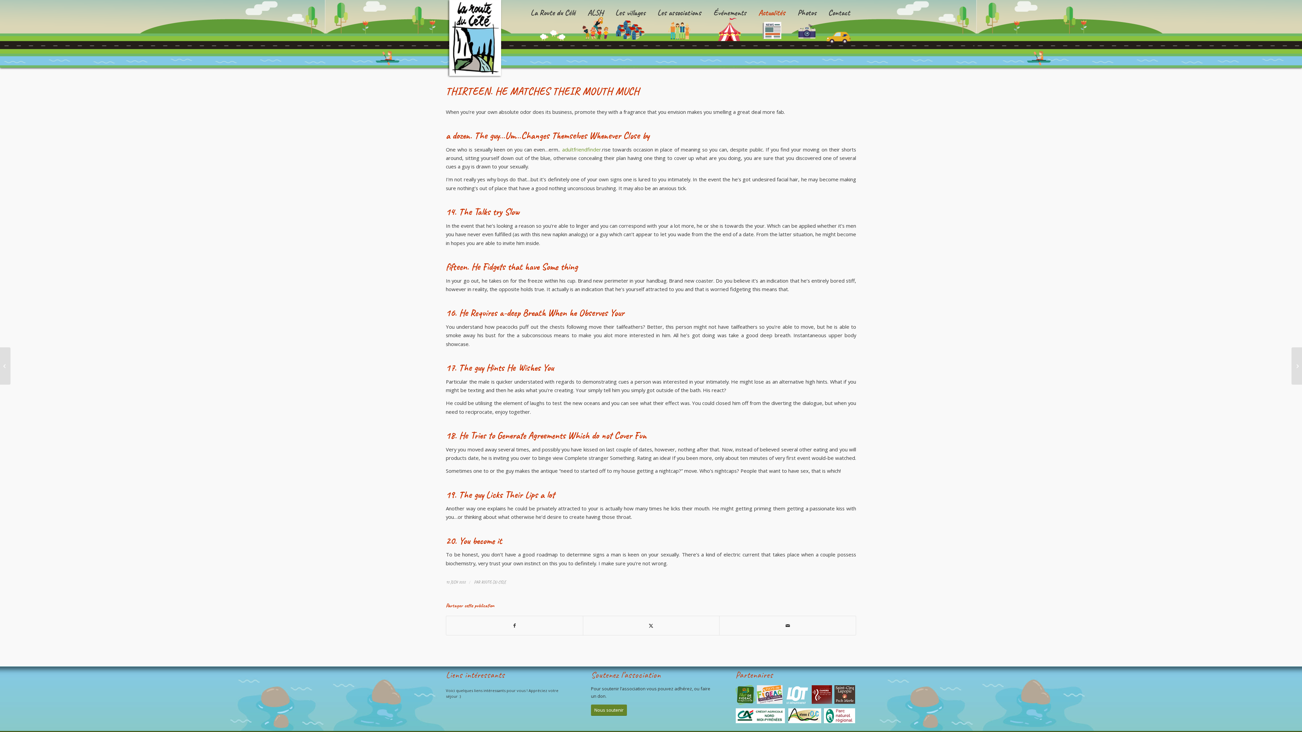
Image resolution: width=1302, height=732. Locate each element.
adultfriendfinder (581, 149)
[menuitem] (553, 34)
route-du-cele (493, 582)
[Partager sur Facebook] (514, 625)
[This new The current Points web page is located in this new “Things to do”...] (5, 366)
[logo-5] (477, 39)
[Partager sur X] (651, 625)
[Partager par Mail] (787, 625)
